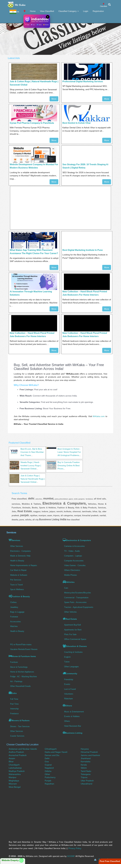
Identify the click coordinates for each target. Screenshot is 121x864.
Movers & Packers (21, 720)
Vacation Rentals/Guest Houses (23, 649)
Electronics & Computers (78, 540)
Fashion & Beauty (21, 596)
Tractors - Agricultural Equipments (78, 607)
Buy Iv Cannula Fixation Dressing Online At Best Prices (69, 465)
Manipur (12, 777)
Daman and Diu (52, 755)
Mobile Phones (70, 575)
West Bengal (15, 787)
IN (17, 12)
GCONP (70, 856)
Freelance (14, 713)
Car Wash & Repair (18, 570)
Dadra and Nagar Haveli (56, 752)
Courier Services (17, 736)
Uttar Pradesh (87, 780)
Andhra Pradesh (16, 752)
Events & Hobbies (72, 716)
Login (85, 11)
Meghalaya (14, 780)
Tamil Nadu (86, 771)
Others (68, 705)
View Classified (47, 11)
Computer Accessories (74, 561)
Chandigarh (14, 765)
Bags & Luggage (17, 612)
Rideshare (68, 698)
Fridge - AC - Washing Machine (23, 676)
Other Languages (71, 666)
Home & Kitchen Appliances (22, 672)
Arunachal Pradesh (18, 755)
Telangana (85, 774)
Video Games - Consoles (75, 565)
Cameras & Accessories (74, 546)
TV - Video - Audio (72, 551)
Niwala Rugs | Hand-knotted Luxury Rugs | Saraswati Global (31, 465)
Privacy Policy (74, 848)
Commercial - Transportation (76, 597)
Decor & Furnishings (19, 667)
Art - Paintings (16, 681)
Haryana (85, 749)
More (53, 99)
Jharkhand (86, 758)
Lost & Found (70, 689)
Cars (66, 588)
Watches (14, 626)
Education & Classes (76, 646)
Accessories (15, 621)
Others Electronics (72, 570)
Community (71, 673)
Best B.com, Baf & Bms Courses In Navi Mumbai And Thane (32, 452)
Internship (14, 709)
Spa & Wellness (17, 589)
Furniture (14, 662)
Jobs (14, 693)
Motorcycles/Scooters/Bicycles (77, 593)
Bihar (11, 761)
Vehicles (70, 582)
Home (33, 11)
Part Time (14, 704)
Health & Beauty (17, 561)
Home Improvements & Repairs (23, 565)
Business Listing (73, 733)
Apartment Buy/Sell (72, 625)
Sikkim (84, 768)
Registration (98, 11)
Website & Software (18, 575)
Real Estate (71, 619)
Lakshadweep (15, 768)
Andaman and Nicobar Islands (23, 749)
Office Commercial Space (75, 639)
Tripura (84, 777)
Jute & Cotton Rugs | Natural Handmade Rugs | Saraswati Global (33, 478)
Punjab (48, 780)
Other (47, 774)
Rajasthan (49, 784)
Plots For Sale (70, 634)
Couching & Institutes (73, 652)
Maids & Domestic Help (20, 556)
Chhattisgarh (51, 749)
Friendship (68, 679)
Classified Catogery (67, 11)
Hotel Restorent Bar (72, 726)
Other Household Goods (20, 686)
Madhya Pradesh (17, 771)
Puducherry (50, 777)
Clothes (13, 602)
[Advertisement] (60, 34)
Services (16, 540)
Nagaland (49, 768)
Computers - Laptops (73, 556)
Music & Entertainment (74, 712)
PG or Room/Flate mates (21, 644)
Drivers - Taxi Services (20, 726)
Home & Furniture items (24, 656)
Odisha (48, 771)
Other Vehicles (70, 612)
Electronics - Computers (20, 551)
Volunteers (68, 694)
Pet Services (15, 580)
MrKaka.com (99, 416)
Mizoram (13, 784)
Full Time (14, 699)
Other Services (16, 546)
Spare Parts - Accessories (75, 602)
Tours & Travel (16, 585)
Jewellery (14, 607)
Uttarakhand (86, 784)
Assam (12, 758)
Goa (47, 761)
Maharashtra (15, 774)
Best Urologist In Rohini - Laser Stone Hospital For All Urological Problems (69, 452)
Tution (67, 662)
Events (67, 684)
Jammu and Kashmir (90, 755)
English (67, 657)
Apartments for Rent (72, 630)
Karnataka (85, 761)
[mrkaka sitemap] (95, 859)
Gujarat (48, 765)
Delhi (47, 758)
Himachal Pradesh (89, 752)
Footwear (14, 617)
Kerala (84, 765)
